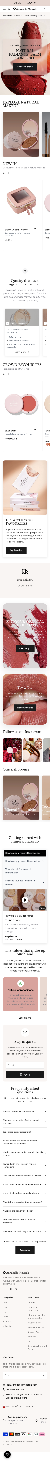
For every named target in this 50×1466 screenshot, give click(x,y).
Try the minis (16, 550)
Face (5, 1302)
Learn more (20, 352)
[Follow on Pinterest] (16, 1289)
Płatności (32, 1336)
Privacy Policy (34, 1322)
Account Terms (35, 1332)
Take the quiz (25, 648)
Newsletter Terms (36, 1327)
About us (32, 2)
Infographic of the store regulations (36, 1316)
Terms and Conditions (33, 1309)
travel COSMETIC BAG (16, 229)
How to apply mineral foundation (22, 853)
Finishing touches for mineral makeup (20, 882)
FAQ (29, 1341)
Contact (32, 1302)
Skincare (7, 1321)
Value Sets (8, 1326)
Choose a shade (25, 66)
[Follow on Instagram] (10, 1289)
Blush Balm (10, 430)
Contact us (25, 1250)
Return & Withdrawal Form (37, 1347)
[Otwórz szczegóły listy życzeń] (7, 1454)
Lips (4, 1312)
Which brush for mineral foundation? (18, 871)
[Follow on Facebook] (4, 1289)
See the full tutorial (13, 939)
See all (17, 15)
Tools (5, 1316)
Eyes (5, 1307)
